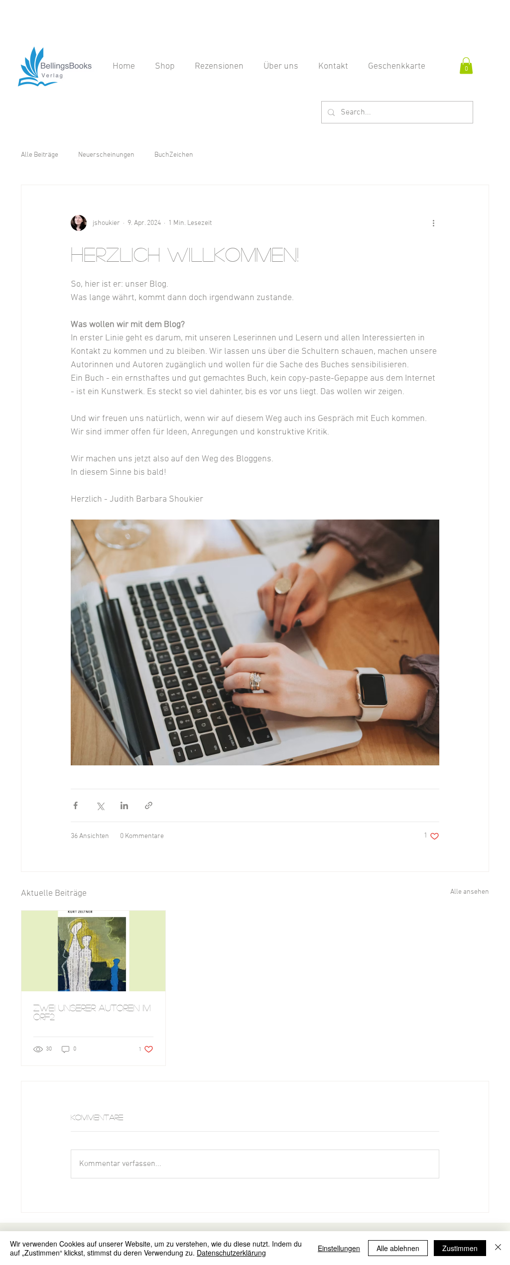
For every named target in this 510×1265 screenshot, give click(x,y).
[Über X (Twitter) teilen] (100, 805)
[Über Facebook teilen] (75, 805)
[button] (466, 65)
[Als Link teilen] (148, 805)
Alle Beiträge (39, 155)
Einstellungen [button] (339, 1248)
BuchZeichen (173, 155)
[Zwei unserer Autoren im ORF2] (93, 951)
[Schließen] (498, 1248)
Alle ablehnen (398, 1248)
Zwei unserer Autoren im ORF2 (91, 1012)
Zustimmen (460, 1248)
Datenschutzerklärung (231, 1253)
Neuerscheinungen (106, 155)
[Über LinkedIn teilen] (124, 805)
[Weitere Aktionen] (433, 223)
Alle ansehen (469, 892)
